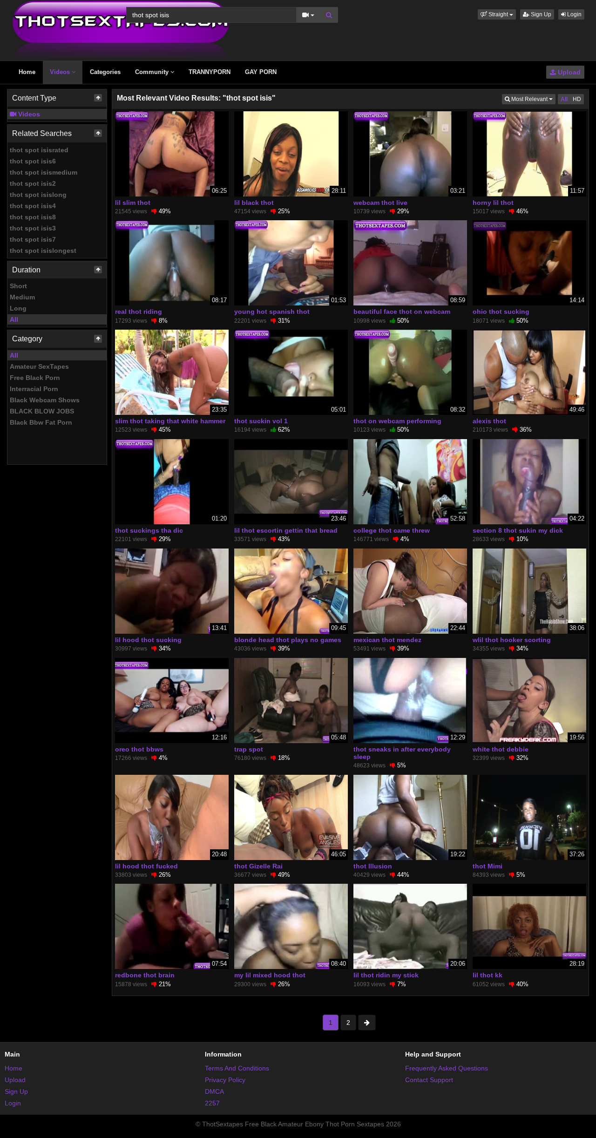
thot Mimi (487, 866)
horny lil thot (493, 202)
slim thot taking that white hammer (170, 421)
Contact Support (429, 1080)
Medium (22, 297)
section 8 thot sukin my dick (518, 530)
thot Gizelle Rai (258, 866)
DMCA (214, 1091)
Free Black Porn (35, 377)
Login (574, 14)
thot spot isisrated (39, 150)
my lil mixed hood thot (269, 975)
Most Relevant (532, 98)
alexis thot (489, 421)
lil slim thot (132, 202)
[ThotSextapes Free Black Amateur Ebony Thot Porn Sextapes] (121, 30)
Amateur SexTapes (39, 366)
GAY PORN (261, 71)
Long (18, 308)
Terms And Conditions (237, 1068)
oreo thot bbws (139, 749)
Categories (105, 71)
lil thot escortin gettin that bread (286, 530)
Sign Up (540, 14)
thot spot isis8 (33, 217)
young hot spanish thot (272, 311)
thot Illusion (372, 866)
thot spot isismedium (43, 172)
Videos (61, 71)
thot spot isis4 (33, 206)
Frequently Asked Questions (446, 1068)
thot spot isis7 (33, 239)
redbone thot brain (145, 975)
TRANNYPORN (209, 71)
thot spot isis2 (33, 183)
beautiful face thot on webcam (401, 311)
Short (18, 286)
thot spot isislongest (43, 250)
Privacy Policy (225, 1080)
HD (577, 99)
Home (27, 71)
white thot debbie (500, 749)
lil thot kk (487, 975)
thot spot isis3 (33, 228)
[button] (497, 14)
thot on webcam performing (397, 421)
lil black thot (254, 202)
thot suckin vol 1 (261, 421)
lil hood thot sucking (148, 640)
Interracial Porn (34, 389)
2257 (212, 1103)
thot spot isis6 (33, 161)
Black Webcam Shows (45, 400)
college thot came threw (391, 530)
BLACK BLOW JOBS (42, 411)
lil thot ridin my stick (386, 975)
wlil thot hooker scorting (512, 640)
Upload (568, 72)
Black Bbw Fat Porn (41, 422)
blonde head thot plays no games (287, 640)
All (14, 319)
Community (152, 71)
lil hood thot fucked (146, 866)
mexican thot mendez (387, 640)
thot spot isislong (38, 194)
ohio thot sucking (501, 311)
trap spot (248, 749)
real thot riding (138, 311)
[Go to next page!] (367, 1022)
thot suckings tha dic (149, 530)
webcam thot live (380, 202)
